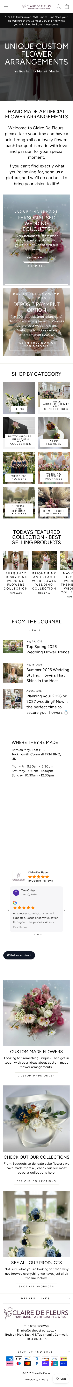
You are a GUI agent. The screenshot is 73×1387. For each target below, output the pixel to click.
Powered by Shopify (36, 1379)
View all (37, 630)
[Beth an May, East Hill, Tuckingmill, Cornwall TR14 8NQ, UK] (36, 792)
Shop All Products (36, 1286)
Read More (20, 927)
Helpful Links (35, 1298)
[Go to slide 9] (36, 934)
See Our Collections (36, 1181)
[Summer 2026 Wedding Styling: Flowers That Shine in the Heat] (13, 673)
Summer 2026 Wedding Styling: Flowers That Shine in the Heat (47, 675)
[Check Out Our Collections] (36, 1118)
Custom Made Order (36, 1075)
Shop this (23, 78)
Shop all (50, 78)
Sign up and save (35, 1351)
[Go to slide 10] (39, 934)
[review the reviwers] (15, 903)
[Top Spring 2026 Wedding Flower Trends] (13, 650)
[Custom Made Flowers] (36, 1013)
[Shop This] (36, 240)
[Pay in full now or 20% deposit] (36, 322)
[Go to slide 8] (33, 934)
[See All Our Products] (36, 1224)
